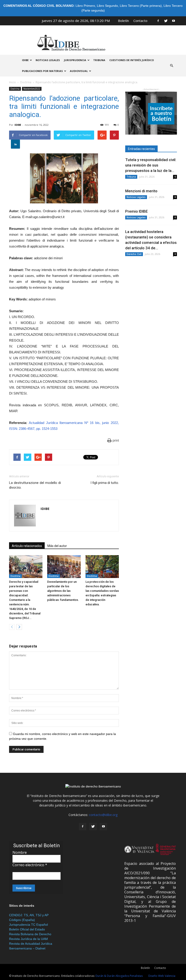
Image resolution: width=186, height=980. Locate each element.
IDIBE (25, 60)
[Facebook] (158, 20)
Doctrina (25, 82)
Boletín (123, 20)
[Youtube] (173, 20)
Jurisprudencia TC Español (28, 924)
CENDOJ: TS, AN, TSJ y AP (29, 915)
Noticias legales (48, 60)
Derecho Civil (134, 254)
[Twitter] (165, 20)
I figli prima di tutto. (105, 483)
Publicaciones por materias (42, 71)
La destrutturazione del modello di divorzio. (35, 485)
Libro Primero (85, 5)
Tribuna (99, 60)
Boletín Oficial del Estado (27, 929)
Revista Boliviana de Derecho (30, 934)
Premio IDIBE (136, 211)
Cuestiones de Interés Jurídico (131, 60)
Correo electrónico (29, 864)
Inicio (12, 82)
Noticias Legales (136, 197)
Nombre (19, 852)
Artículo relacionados (27, 546)
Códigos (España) (22, 920)
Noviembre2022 (31, 88)
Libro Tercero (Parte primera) (141, 5)
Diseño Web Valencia (161, 976)
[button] (171, 65)
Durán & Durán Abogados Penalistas (119, 976)
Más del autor (57, 546)
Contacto (140, 20)
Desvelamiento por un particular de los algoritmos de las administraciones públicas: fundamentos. (63, 591)
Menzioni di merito (141, 191)
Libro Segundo (107, 5)
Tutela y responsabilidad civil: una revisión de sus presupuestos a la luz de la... (150, 165)
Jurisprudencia (75, 60)
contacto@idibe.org (103, 815)
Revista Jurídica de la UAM (28, 939)
